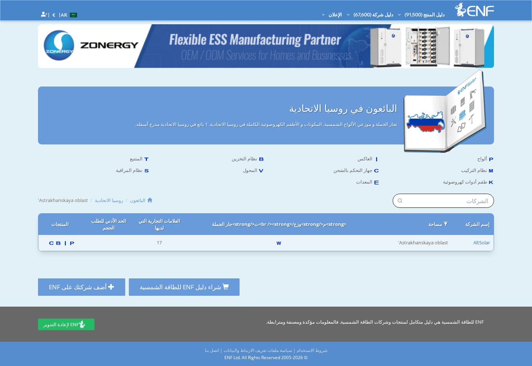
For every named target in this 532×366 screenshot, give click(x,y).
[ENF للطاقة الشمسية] (474, 9)
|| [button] (54, 14)
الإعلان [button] (335, 14)
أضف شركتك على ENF (78, 287)
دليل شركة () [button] (372, 14)
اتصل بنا (212, 350)
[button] (70, 14)
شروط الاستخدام (312, 350)
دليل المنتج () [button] (424, 14)
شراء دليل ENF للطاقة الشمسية (181, 287)
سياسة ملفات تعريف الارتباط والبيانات (258, 350)
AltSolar (481, 242)
